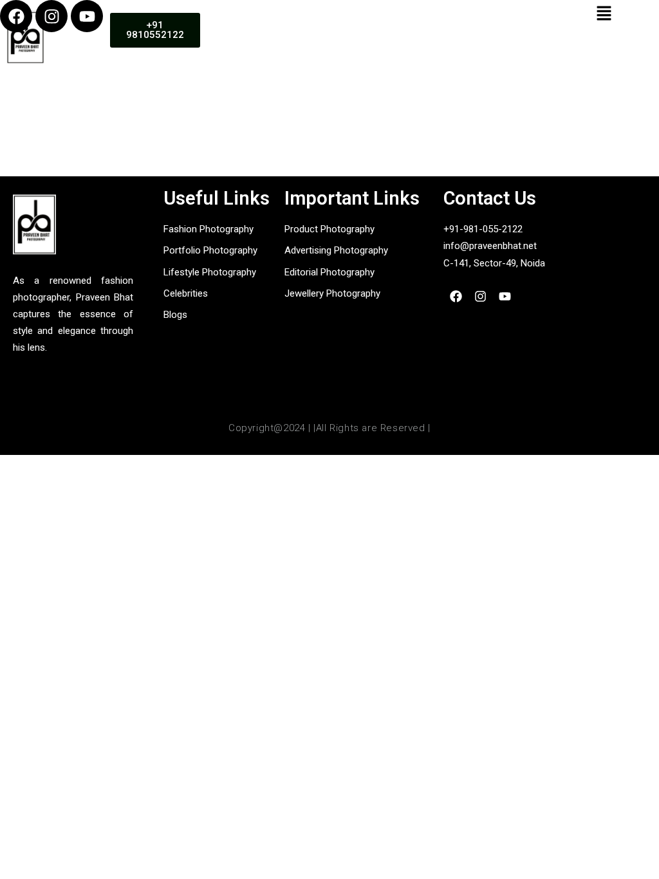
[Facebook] (16, 16)
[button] (604, 14)
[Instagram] (51, 16)
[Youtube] (87, 16)
